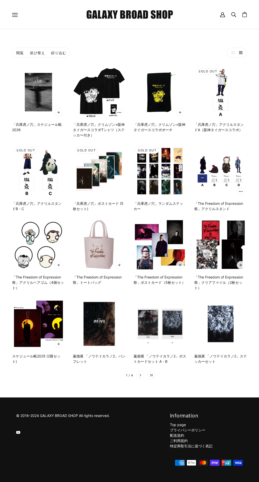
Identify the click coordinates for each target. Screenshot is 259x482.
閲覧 (20, 53)
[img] (18, 432)
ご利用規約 (179, 440)
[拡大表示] (232, 53)
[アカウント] (222, 14)
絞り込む (58, 53)
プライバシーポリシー (187, 430)
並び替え (37, 53)
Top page (178, 425)
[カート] (244, 14)
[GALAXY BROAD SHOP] (129, 14)
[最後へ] (151, 375)
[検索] (233, 14)
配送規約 (177, 435)
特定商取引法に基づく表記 (191, 446)
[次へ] (140, 375)
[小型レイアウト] (242, 53)
